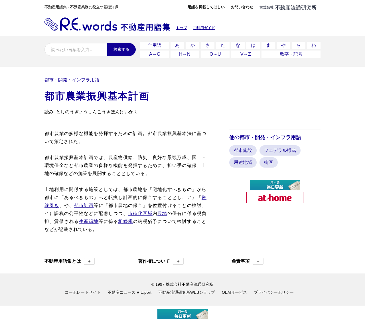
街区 (268, 162)
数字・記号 (291, 54)
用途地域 (243, 162)
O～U (215, 54)
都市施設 (243, 150)
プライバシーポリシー (274, 292)
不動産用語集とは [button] (68, 261)
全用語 (154, 45)
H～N (184, 54)
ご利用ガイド (204, 28)
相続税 (125, 221)
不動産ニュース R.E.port (129, 292)
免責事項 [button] (246, 261)
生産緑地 (89, 221)
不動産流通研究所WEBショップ (186, 292)
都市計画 (84, 205)
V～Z (245, 54)
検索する (121, 49)
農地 (162, 213)
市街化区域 (140, 213)
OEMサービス (234, 292)
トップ (181, 28)
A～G (154, 54)
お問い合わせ (242, 7)
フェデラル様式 (280, 150)
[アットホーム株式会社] (274, 200)
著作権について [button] (159, 261)
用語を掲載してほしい (206, 7)
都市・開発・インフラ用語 (71, 79)
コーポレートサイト (83, 292)
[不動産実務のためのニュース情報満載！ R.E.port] (275, 187)
